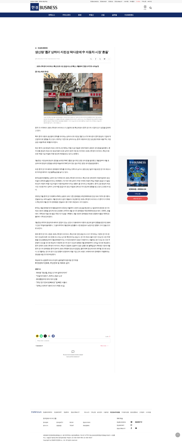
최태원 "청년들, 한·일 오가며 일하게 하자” (51, 273)
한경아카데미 (86, 422)
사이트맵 (148, 412)
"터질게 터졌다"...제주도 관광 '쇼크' (49, 276)
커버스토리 (66, 15)
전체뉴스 (51, 15)
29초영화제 (86, 425)
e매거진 (150, 1)
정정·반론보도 (134, 412)
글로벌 (114, 15)
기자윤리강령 (125, 412)
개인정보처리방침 (115, 412)
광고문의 (99, 412)
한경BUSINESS (43, 48)
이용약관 (106, 412)
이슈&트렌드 (129, 15)
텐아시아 (45, 425)
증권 (79, 15)
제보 (138, 1)
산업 (102, 15)
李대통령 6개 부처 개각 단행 (46, 279)
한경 (94, 1)
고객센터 (141, 412)
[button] (145, 7)
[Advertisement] (91, 32)
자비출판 (132, 1)
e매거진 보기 (137, 199)
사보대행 (126, 1)
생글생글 (58, 425)
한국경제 (45, 422)
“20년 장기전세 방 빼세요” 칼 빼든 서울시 (51, 282)
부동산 (91, 15)
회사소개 (86, 412)
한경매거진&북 (34, 1)
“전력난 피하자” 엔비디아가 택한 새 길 (50, 286)
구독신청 (144, 1)
